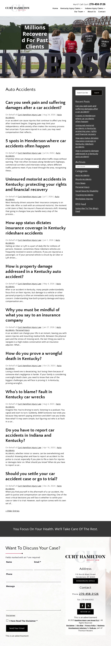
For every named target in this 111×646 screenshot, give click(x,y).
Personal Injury (23, 330)
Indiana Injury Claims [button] (94, 9)
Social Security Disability (86, 191)
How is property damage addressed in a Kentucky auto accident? (33, 271)
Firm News (80, 183)
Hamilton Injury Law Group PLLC (87, 620)
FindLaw (93, 628)
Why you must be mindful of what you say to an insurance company (33, 315)
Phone (9, 574)
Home (55, 9)
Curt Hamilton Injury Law (29, 114)
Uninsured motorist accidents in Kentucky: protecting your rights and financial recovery (36, 184)
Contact (101, 12)
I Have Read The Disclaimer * (23, 621)
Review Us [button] (85, 612)
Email (37, 562)
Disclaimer (10, 615)
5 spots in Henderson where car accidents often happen (85, 118)
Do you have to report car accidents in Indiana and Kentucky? (30, 435)
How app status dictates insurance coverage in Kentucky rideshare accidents (36, 228)
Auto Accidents (82, 175)
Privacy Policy (90, 625)
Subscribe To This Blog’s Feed (86, 210)
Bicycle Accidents (83, 179)
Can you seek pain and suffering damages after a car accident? (86, 109)
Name (9, 562)
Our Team (78, 12)
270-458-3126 (97, 4)
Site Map (79, 625)
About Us (92, 12)
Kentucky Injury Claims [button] (70, 9)
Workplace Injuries (84, 198)
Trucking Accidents (84, 195)
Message (10, 586)
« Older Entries (12, 511)
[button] (109, 630)
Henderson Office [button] (85, 581)
